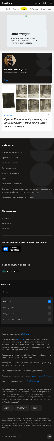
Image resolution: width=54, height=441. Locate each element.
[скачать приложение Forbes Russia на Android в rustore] (11, 249)
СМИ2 (6, 408)
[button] (51, 3)
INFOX (35, 408)
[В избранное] (49, 115)
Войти (37, 3)
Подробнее (8, 80)
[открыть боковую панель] (44, 3)
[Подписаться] (50, 292)
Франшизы (46, 9)
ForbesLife (8, 115)
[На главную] (7, 3)
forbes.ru (25, 334)
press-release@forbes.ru (41, 376)
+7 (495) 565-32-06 (32, 381)
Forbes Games (15, 9)
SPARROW (21, 408)
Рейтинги (34, 9)
